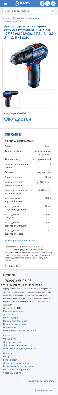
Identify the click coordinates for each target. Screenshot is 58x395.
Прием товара (10, 317)
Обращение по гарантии (16, 369)
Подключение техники (15, 324)
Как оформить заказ (13, 311)
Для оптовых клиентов (15, 345)
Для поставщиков (12, 342)
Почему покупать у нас (15, 321)
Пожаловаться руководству (40, 381)
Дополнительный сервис (16, 363)
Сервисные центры (13, 372)
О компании (9, 338)
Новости (7, 353)
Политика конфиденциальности (19, 348)
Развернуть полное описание (20, 240)
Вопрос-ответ (10, 360)
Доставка (8, 314)
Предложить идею (44, 390)
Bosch (48, 146)
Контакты (8, 335)
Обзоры (7, 356)
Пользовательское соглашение (19, 330)
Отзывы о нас (10, 327)
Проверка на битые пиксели (18, 366)
